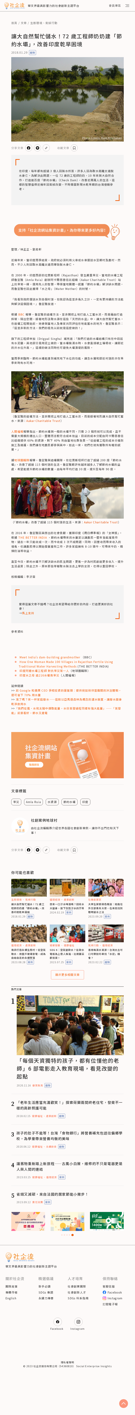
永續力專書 (46, 1298)
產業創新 (69, 899)
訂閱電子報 (110, 1304)
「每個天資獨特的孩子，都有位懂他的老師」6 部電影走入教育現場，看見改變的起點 (68, 1068)
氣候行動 (51, 23)
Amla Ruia (33, 802)
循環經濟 (55, 899)
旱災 (16, 802)
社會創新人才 (77, 1292)
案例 (69, 912)
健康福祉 (69, 945)
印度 (85, 802)
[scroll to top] (123, 1403)
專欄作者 (11, 1292)
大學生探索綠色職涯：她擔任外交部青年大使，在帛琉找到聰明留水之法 (105, 908)
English (10, 1298)
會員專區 (115, 5)
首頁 (14, 23)
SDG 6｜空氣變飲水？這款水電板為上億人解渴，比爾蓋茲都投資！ (67, 954)
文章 (24, 23)
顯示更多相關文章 (67, 975)
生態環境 (36, 23)
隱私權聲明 (67, 1362)
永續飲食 (51, 1146)
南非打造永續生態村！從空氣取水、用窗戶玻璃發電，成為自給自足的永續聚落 (28, 954)
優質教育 (37, 1085)
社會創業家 (95, 899)
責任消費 (37, 1202)
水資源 (52, 802)
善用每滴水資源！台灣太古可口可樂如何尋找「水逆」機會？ (105, 954)
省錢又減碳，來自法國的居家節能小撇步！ (53, 1194)
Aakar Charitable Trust (43, 421)
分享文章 (17, 148)
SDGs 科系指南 (78, 1298)
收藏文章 (63, 148)
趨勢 (32, 52)
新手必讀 (44, 1286)
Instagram (115, 1298)
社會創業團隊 (77, 1286)
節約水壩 (69, 802)
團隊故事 (11, 1286)
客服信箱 (109, 1286)
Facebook (115, 1292)
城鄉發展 (55, 945)
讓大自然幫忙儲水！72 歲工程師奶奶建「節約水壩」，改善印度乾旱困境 (28, 908)
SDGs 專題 (45, 1292)
